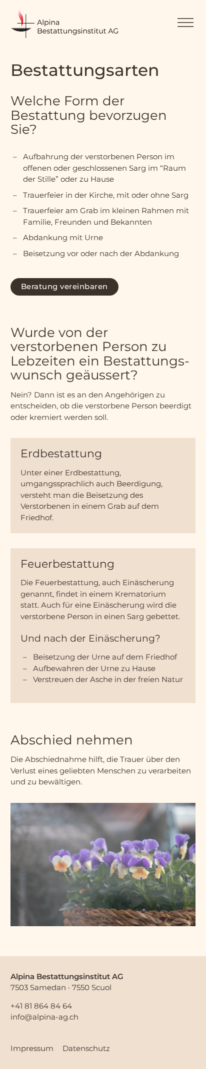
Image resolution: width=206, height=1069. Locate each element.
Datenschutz (86, 1048)
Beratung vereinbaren (64, 286)
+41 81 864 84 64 (41, 1006)
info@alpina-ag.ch (44, 1017)
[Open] (186, 22)
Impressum (32, 1048)
